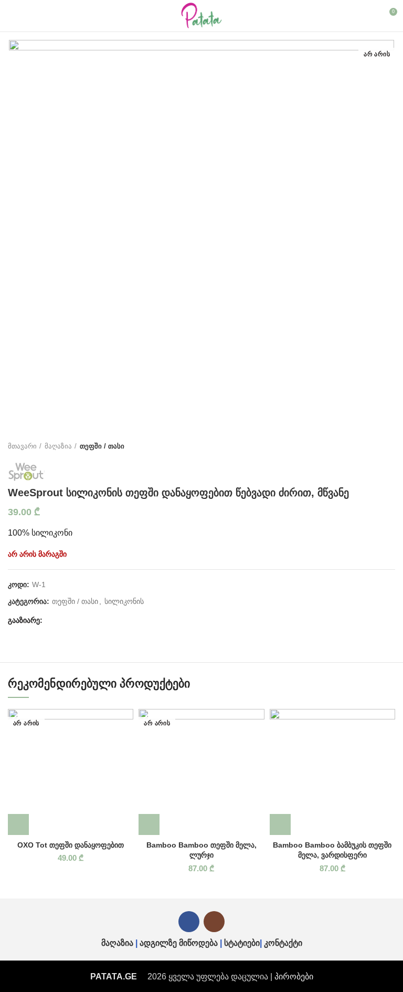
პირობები (293, 976)
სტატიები (242, 942)
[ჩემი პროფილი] (369, 15)
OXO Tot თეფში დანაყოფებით (70, 845)
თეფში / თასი (102, 446)
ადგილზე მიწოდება (179, 942)
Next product (390, 446)
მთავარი (22, 446)
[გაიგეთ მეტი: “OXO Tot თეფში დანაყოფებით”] (18, 824)
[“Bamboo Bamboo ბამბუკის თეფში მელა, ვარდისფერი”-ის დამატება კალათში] (280, 824)
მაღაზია (58, 446)
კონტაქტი (283, 942)
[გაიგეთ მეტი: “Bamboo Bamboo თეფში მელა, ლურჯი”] (149, 824)
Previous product (369, 446)
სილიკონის (124, 601)
